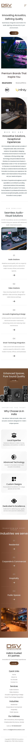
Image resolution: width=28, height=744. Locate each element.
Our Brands (14, 679)
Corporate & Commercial (14, 707)
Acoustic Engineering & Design (14, 695)
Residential (14, 705)
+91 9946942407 (16, 726)
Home (14, 674)
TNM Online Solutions (17, 741)
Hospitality (14, 710)
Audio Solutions (14, 690)
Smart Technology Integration (14, 697)
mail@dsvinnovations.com (16, 730)
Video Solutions (14, 692)
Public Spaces (14, 712)
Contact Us (14, 682)
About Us (14, 677)
